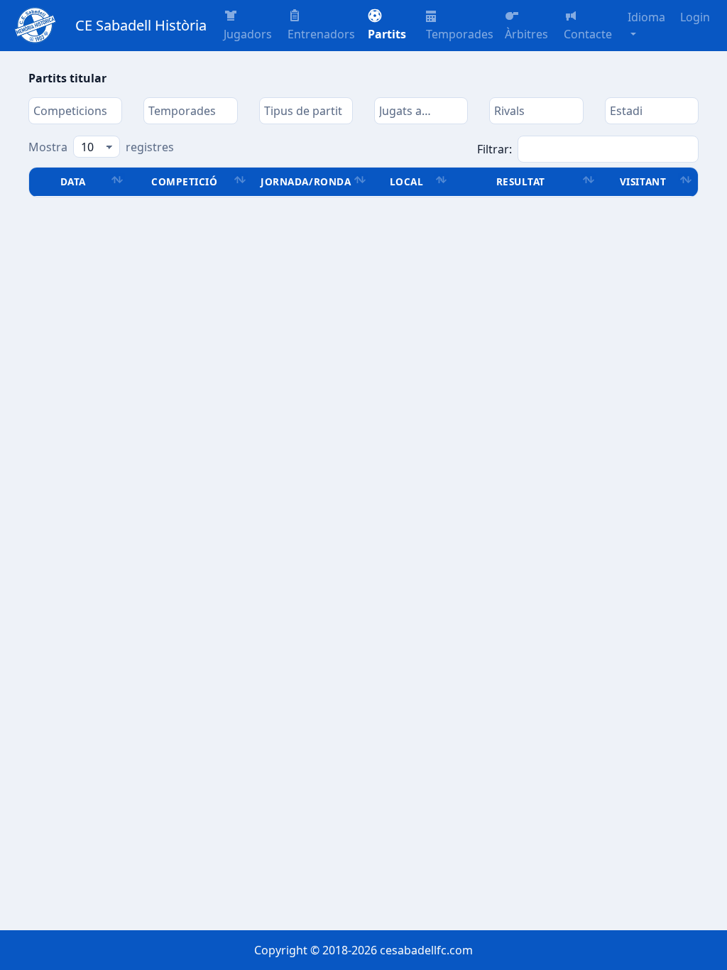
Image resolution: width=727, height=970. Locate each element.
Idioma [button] (646, 17)
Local (407, 181)
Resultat (520, 181)
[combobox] (75, 110)
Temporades (459, 34)
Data (73, 181)
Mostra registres (101, 147)
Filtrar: (494, 149)
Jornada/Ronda (306, 181)
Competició (184, 181)
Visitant (643, 181)
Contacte (588, 34)
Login (695, 17)
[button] (391, 25)
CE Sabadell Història (141, 25)
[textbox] (75, 110)
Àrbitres (526, 34)
